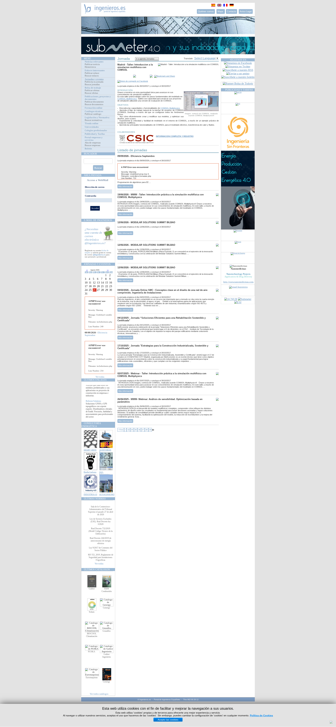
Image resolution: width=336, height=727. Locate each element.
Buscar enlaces (92, 76)
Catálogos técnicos (94, 111)
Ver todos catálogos (99, 694)
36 (139, 430)
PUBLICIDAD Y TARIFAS (239, 89)
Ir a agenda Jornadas (145, 59)
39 (150, 430)
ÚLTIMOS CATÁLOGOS (97, 569)
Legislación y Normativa (97, 117)
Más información (125, 186)
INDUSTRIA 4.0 (90, 494)
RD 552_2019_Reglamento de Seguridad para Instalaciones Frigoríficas (100, 557)
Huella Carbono (90, 472)
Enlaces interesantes (95, 70)
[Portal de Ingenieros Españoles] (104, 12)
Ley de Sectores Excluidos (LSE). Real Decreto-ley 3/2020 (100, 521)
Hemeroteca (90, 67)
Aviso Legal (246, 11)
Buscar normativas (93, 120)
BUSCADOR (90, 153)
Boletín (88, 148)
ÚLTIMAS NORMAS (95, 498)
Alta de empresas (93, 142)
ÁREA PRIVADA (93, 175)
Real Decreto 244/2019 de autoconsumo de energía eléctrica (100, 541)
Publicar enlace (92, 73)
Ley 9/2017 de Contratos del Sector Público (100, 549)
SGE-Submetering (104, 473)
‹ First (120, 430)
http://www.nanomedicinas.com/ (238, 282)
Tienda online (91, 123)
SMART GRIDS (90, 450)
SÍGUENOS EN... (239, 59)
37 (143, 430)
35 (136, 430)
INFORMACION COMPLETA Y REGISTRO (175, 136)
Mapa (221, 11)
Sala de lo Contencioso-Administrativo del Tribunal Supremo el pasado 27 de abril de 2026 (100, 510)
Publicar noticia (92, 64)
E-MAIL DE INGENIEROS (98, 220)
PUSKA (91, 651)
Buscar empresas (92, 145)
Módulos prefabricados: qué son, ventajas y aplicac (99, 387)
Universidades (92, 127)
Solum (91, 612)
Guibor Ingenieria (106, 655)
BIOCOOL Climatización (91, 634)
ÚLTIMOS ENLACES (95, 379)
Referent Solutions (93, 407)
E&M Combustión (107, 590)
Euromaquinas (92, 677)
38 (146, 430)
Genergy (106, 608)
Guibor (92, 588)
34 (132, 430)
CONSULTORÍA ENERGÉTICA (91, 425)
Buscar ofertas (91, 93)
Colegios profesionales (96, 130)
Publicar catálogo (93, 114)
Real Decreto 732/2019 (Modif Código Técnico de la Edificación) (101, 531)
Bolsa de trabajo (93, 88)
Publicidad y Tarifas (95, 134)
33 (128, 430)
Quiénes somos (206, 11)
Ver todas (100, 377)
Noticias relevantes (94, 62)
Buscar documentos (94, 104)
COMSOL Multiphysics (127, 99)
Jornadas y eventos (94, 79)
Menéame (124, 76)
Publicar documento (94, 102)
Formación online (93, 108)
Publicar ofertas (92, 90)
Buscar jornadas (92, 84)
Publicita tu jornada (94, 82)
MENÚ (87, 58)
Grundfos (107, 631)
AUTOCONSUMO (106, 494)
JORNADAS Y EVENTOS (97, 264)
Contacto (231, 11)
